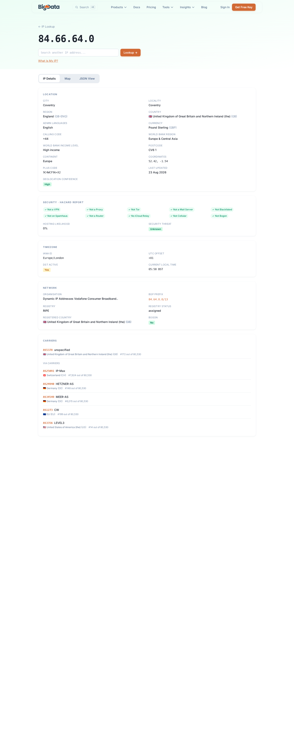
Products (117, 7)
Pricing (151, 7)
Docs (136, 7)
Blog (204, 7)
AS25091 (48, 370)
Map (68, 78)
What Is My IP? (48, 60)
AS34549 (48, 396)
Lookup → (130, 52)
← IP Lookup (46, 26)
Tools (166, 7)
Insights (185, 7)
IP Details (49, 78)
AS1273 (48, 409)
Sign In (225, 7)
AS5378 (48, 350)
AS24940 (48, 383)
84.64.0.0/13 (158, 299)
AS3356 (48, 422)
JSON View (87, 78)
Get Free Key (243, 7)
